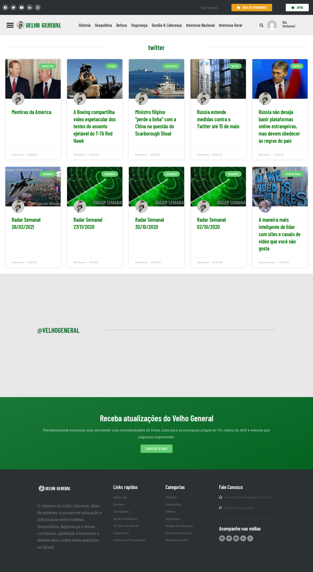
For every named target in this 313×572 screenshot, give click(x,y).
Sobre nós (120, 497)
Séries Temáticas (125, 519)
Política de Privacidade (129, 540)
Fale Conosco (209, 7)
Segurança (139, 25)
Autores (119, 504)
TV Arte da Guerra (126, 526)
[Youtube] (21, 7)
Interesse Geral (230, 25)
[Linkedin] (29, 7)
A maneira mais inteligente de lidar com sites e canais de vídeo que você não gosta (279, 234)
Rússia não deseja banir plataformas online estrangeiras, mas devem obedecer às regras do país (279, 126)
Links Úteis (121, 533)
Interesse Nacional (200, 25)
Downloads (121, 511)
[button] (10, 25)
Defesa (121, 25)
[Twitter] (13, 7)
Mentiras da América (31, 112)
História (85, 25)
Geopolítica (103, 25)
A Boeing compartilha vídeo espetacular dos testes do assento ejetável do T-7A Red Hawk (94, 126)
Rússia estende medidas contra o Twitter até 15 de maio (218, 119)
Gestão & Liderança (167, 25)
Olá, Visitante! (289, 24)
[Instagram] (37, 7)
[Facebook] (5, 7)
